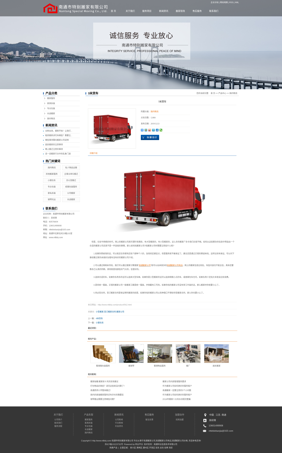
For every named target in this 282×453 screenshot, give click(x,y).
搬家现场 (180, 11)
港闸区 (139, 448)
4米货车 (99, 318)
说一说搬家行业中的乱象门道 (58, 154)
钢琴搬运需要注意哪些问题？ (103, 399)
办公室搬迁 (71, 180)
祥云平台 (139, 444)
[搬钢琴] (131, 353)
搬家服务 (51, 98)
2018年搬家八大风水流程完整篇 (177, 399)
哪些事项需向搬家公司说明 (57, 140)
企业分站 (215, 2)
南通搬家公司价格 (180, 441)
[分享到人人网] (157, 130)
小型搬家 (100, 312)
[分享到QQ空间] (146, 130)
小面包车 (52, 180)
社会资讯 (119, 426)
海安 (171, 448)
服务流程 (58, 426)
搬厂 (188, 366)
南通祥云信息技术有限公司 (165, 444)
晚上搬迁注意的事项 (54, 149)
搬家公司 (120, 312)
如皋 (166, 448)
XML (237, 2)
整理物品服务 (160, 366)
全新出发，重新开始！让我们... (58, 131)
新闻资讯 (163, 11)
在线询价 (150, 137)
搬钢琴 (131, 366)
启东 (162, 448)
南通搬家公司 (149, 441)
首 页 (113, 11)
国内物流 (51, 118)
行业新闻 (119, 423)
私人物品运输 (71, 168)
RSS (231, 2)
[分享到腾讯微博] (153, 130)
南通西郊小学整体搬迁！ (101, 390)
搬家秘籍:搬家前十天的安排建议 (104, 381)
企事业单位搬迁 (71, 174)
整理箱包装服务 (103, 366)
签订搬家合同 (110, 312)
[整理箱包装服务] (103, 353)
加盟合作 (179, 414)
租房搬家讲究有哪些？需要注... (58, 135)
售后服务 (197, 11)
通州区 (146, 448)
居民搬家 (216, 366)
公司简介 (58, 420)
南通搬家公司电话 (164, 441)
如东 (157, 448)
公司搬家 (71, 193)
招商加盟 (180, 420)
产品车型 (88, 414)
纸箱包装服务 (71, 187)
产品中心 (222, 93)
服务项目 (146, 11)
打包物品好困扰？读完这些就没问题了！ (108, 386)
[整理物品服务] (159, 353)
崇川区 (133, 448)
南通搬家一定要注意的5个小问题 (177, 390)
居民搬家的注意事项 (54, 144)
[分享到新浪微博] (149, 130)
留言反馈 (149, 420)
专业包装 (51, 108)
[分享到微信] (161, 130)
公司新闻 (119, 420)
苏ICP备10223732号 (114, 444)
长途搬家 (51, 113)
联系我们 (213, 11)
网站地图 (224, 2)
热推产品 (113, 448)
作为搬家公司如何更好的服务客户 (177, 386)
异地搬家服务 (52, 174)
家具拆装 (51, 103)
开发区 (152, 448)
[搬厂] (188, 353)
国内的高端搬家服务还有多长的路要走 (107, 395)
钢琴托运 (52, 199)
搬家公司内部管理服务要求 (174, 381)
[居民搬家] (216, 353)
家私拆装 (52, 193)
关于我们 (130, 11)
